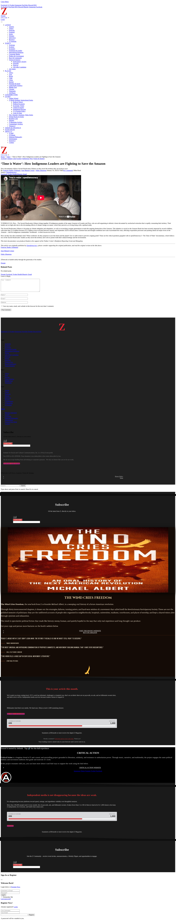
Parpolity (16, 63)
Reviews (12, 39)
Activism (12, 45)
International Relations (16, 52)
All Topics (12, 69)
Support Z (12, 141)
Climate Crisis (11, 158)
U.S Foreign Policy (19, 111)
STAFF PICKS (10, 129)
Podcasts (12, 30)
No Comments (68, 170)
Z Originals (12, 41)
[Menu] (1, 146)
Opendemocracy (11, 172)
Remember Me (8, 897)
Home (3, 157)
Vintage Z (12, 126)
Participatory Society (19, 61)
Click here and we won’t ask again (64, 738)
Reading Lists (13, 118)
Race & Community (15, 58)
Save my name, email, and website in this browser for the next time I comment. (28, 306)
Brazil (11, 76)
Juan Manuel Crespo (28, 170)
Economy (12, 49)
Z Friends (12, 135)
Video (8, 157)
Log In (3, 895)
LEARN (7, 96)
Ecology (11, 47)
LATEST (8, 25)
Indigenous (25, 158)
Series (11, 34)
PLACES (8, 71)
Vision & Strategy (14, 60)
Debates (11, 36)
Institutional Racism (19, 109)
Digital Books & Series (16, 117)
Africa (11, 73)
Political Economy (19, 104)
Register (31, 915)
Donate (3, 16)
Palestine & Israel (14, 84)
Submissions (13, 139)
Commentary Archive (16, 124)
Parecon (15, 65)
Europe (11, 82)
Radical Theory (18, 102)
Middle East (13, 87)
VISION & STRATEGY (13, 128)
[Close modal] (1, 879)
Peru (31, 158)
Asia (10, 74)
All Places (12, 93)
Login (16, 907)
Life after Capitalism (19, 67)
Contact (11, 142)
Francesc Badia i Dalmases (11, 170)
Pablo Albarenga (41, 170)
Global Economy (18, 107)
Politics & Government (16, 56)
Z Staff (11, 133)
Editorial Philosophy (15, 137)
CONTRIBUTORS (11, 95)
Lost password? (6, 899)
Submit (23, 485)
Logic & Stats (17, 113)
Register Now (15, 887)
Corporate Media (14, 54)
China (11, 80)
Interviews (12, 38)
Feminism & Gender (15, 50)
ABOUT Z (8, 131)
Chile (10, 78)
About (3, 409)
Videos (11, 28)
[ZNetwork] (4, 14)
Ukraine (11, 89)
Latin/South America (15, 85)
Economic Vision (18, 106)
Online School (13, 98)
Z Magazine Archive (15, 122)
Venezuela (12, 91)
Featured (12, 32)
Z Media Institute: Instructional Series (21, 100)
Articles (11, 27)
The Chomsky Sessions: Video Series (21, 115)
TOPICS (8, 43)
